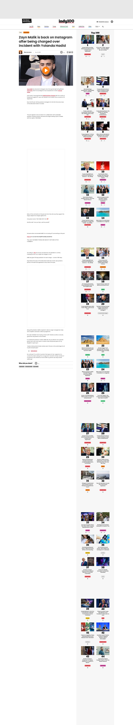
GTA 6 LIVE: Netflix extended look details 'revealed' (103, 571)
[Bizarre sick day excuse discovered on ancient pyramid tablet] (87, 339)
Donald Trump (103, 93)
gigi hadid (21, 366)
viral (103, 618)
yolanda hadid (28, 366)
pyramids (87, 354)
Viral (73, 26)
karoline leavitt (103, 641)
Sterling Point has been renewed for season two (102, 525)
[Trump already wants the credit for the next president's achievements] (102, 102)
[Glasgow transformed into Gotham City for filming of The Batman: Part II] (87, 475)
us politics (87, 466)
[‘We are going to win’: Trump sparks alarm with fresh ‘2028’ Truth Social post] (87, 298)
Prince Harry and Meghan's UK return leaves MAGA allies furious (103, 262)
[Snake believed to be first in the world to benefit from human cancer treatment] (87, 603)
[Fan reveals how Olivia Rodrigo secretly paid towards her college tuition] (102, 165)
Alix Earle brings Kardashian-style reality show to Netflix (87, 90)
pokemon (87, 641)
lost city (103, 401)
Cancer (87, 618)
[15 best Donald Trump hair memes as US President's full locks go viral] (102, 603)
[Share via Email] (72, 52)
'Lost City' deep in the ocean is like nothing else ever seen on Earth (102, 397)
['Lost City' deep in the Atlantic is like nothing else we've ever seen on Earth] (102, 387)
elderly (103, 466)
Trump (54, 26)
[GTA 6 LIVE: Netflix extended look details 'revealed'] (102, 561)
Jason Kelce (87, 202)
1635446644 (34, 351)
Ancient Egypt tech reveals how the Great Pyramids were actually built (103, 349)
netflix (87, 93)
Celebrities (81, 26)
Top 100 (31, 26)
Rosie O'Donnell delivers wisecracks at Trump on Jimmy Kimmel (87, 397)
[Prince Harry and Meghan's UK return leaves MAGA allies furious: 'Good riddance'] (102, 252)
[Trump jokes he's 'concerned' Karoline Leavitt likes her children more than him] (87, 102)
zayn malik (26, 32)
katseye (102, 202)
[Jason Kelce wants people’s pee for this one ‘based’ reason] (87, 189)
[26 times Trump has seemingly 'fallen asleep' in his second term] (102, 692)
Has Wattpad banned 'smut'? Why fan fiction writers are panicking (88, 548)
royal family (103, 267)
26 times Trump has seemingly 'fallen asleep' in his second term (103, 702)
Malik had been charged (49, 95)
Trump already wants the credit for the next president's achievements (102, 112)
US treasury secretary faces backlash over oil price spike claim (88, 285)
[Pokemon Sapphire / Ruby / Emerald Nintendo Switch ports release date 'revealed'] (87, 626)
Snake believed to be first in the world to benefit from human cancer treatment (87, 613)
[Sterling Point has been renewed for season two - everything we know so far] (102, 516)
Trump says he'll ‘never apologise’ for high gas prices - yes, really (88, 221)
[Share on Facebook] (68, 52)
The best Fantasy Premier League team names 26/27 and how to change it (102, 308)
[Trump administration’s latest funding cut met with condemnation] (102, 80)
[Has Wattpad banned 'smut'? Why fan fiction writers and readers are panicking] (87, 539)
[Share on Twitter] (70, 52)
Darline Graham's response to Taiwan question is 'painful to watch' (87, 660)
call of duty (87, 706)
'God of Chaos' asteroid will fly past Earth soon (103, 284)
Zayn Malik (29, 89)
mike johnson (102, 138)
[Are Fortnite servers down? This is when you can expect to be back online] (102, 539)
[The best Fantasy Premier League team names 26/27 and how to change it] (102, 298)
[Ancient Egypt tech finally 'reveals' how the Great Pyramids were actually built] (102, 339)
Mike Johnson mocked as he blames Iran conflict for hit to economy (103, 135)
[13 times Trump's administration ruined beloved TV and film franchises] (87, 561)
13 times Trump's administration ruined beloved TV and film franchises (87, 571)
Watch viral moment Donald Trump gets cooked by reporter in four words (87, 461)
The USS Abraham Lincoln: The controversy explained (102, 484)
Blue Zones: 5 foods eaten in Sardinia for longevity (102, 221)
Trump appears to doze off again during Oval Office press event (87, 135)
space (103, 289)
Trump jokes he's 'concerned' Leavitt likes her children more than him (87, 112)
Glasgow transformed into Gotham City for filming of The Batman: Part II (88, 485)
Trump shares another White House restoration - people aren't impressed (87, 49)
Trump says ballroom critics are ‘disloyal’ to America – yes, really (87, 175)
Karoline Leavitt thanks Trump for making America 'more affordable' (103, 636)
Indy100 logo (66, 21)
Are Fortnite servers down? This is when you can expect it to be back (103, 548)
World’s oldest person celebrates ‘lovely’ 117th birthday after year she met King (103, 461)
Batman (87, 490)
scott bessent (87, 289)
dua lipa (87, 530)
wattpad (87, 552)
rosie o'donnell (88, 401)
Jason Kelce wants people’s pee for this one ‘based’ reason (87, 198)
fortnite (102, 552)
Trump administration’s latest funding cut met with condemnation (103, 90)
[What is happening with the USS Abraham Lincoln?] (102, 475)
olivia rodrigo (102, 179)
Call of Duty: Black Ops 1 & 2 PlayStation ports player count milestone (88, 702)
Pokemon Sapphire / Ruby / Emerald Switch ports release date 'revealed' (87, 636)
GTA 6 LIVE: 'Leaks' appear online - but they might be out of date (102, 49)
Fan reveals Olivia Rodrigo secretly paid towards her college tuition (102, 175)
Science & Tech (64, 26)
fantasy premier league (102, 313)
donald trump (87, 54)
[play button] (46, 70)
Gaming (46, 26)
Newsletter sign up (104, 21)
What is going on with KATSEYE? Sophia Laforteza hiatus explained (103, 199)
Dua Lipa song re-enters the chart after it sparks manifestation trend (87, 526)
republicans (87, 665)
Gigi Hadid (29, 90)
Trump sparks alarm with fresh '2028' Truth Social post (87, 308)
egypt (103, 354)
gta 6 (103, 54)
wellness (103, 224)
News (38, 26)
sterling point (102, 530)
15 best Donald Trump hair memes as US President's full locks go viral (103, 613)
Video (89, 26)
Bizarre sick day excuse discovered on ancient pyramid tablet (88, 349)
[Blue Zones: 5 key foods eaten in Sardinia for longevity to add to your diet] (102, 212)
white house (87, 576)
